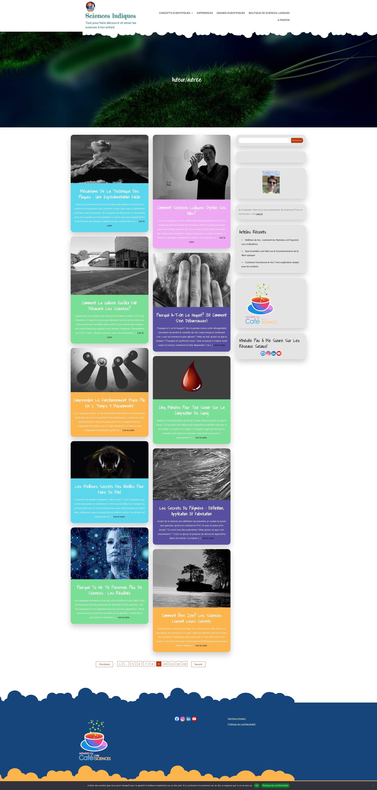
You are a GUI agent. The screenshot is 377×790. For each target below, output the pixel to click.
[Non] (373, 785)
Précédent (104, 664)
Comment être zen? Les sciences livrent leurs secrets (191, 618)
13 (184, 663)
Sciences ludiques (110, 16)
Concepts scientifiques (174, 13)
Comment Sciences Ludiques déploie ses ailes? (191, 210)
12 (178, 663)
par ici (259, 213)
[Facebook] (263, 353)
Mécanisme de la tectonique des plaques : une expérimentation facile (109, 194)
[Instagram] (268, 353)
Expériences (205, 13)
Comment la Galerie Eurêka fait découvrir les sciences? (109, 305)
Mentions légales (237, 718)
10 (165, 663)
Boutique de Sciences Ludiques (269, 13)
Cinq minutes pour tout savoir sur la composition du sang (192, 410)
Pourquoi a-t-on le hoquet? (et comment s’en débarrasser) (192, 317)
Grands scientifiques (231, 13)
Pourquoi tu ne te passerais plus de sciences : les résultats (109, 590)
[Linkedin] (273, 353)
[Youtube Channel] (279, 353)
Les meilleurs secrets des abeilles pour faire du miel (109, 489)
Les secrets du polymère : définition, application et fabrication (191, 510)
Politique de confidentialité (242, 724)
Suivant (198, 664)
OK (256, 785)
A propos (284, 20)
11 (171, 663)
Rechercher (297, 140)
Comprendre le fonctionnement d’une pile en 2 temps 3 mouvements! (109, 403)
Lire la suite (219, 345)
